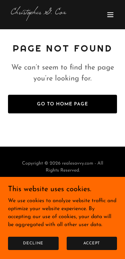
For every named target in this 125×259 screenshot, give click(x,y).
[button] (110, 14)
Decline (33, 243)
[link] (46, 12)
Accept (91, 243)
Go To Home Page (62, 104)
